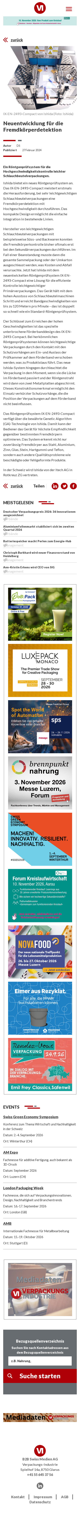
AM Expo (10, 1152)
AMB (7, 1223)
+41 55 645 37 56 (40, 1475)
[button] (55, 486)
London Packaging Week (23, 1188)
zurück (17, 40)
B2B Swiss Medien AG (40, 1459)
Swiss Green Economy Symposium (30, 1117)
